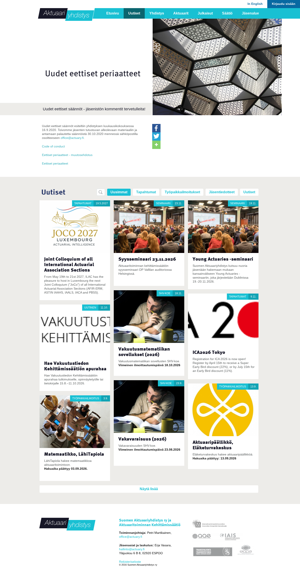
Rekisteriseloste (130, 561)
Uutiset (134, 13)
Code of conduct (53, 146)
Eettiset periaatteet (55, 163)
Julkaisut (205, 13)
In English (255, 3)
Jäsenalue (250, 13)
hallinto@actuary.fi (132, 549)
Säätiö (227, 13)
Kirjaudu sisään (283, 3)
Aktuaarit (180, 13)
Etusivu (112, 13)
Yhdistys (156, 13)
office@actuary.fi (72, 138)
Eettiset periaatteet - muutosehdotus (67, 155)
